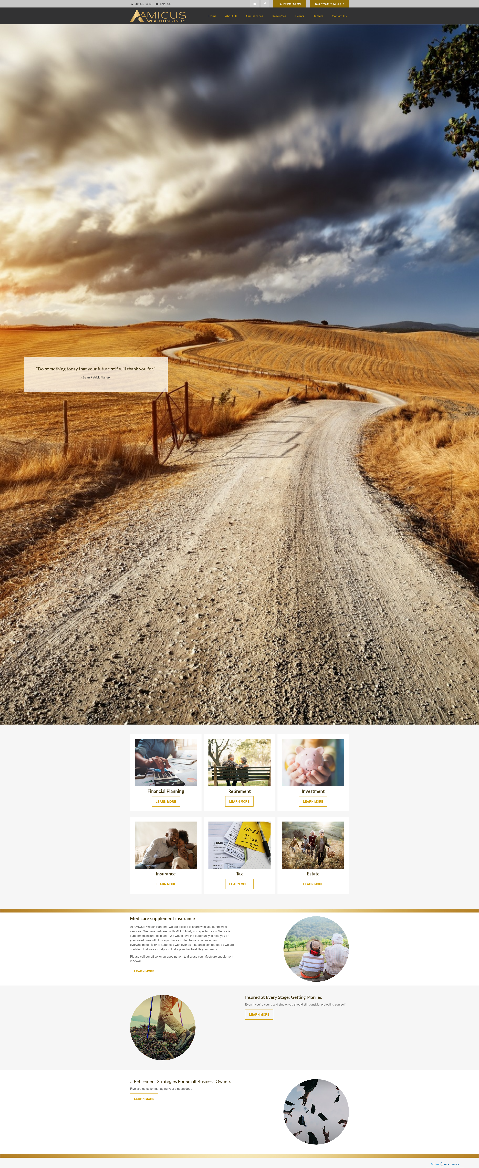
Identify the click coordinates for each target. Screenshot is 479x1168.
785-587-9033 (143, 4)
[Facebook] (265, 3)
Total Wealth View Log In (329, 4)
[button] (212, 16)
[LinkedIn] (254, 3)
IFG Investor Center (289, 4)
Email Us (165, 4)
